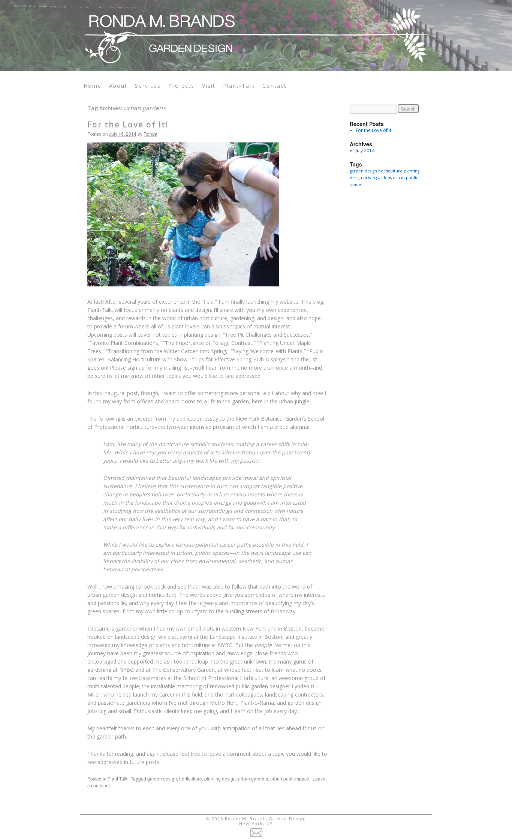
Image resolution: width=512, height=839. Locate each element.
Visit (209, 85)
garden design (162, 778)
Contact (274, 85)
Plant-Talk (239, 85)
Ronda (150, 133)
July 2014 (365, 150)
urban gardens (253, 778)
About (118, 85)
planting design (220, 778)
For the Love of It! (127, 124)
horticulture (190, 778)
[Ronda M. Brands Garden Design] (256, 32)
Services (148, 85)
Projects (181, 85)
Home (93, 85)
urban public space (289, 778)
